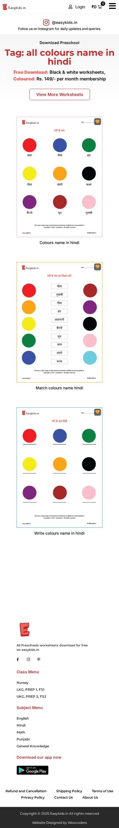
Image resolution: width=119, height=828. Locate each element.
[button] (77, 7)
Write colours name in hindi (59, 533)
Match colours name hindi (59, 387)
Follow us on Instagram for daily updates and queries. (59, 29)
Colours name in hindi (59, 242)
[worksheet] (59, 177)
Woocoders (77, 823)
